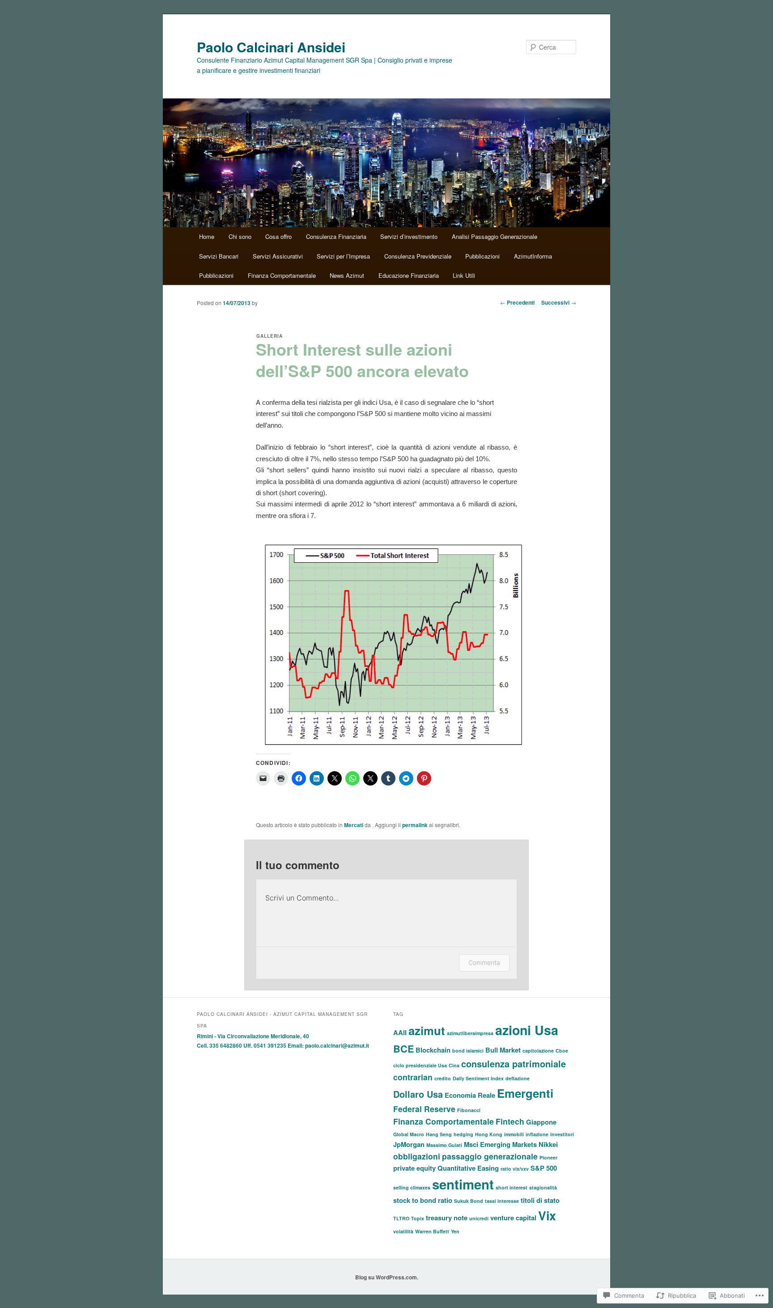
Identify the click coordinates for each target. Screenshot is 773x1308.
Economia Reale (470, 1095)
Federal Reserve (424, 1108)
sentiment (463, 1184)
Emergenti (525, 1093)
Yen (455, 1231)
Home (206, 236)
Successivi (558, 302)
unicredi (478, 1218)
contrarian (413, 1077)
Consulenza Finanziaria (336, 236)
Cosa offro (278, 236)
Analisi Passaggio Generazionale (494, 236)
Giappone (541, 1122)
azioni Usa (526, 1030)
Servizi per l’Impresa (343, 256)
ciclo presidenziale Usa (420, 1065)
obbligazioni (416, 1156)
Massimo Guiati (444, 1145)
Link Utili (464, 275)
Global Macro (408, 1134)
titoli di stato (540, 1200)
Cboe (562, 1050)
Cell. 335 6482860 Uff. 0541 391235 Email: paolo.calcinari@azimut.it (283, 1045)
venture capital (513, 1218)
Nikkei (548, 1144)
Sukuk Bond (468, 1201)
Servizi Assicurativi (278, 256)
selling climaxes (411, 1187)
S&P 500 (544, 1168)
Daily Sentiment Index (478, 1078)
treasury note (446, 1218)
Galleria (269, 336)
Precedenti (517, 302)
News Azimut (347, 275)
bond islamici (468, 1050)
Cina (454, 1065)
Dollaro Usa (418, 1094)
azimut (426, 1030)
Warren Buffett (432, 1231)
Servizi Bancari (218, 256)
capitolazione (538, 1050)
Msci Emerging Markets (500, 1144)
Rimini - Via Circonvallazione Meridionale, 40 (253, 1036)
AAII (400, 1032)
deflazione (517, 1078)
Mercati (353, 825)
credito (442, 1078)
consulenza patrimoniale (513, 1063)
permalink (415, 825)
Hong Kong (488, 1134)
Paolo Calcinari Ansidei (271, 46)
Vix (547, 1215)
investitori (562, 1134)
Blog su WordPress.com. (386, 1277)
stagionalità (543, 1187)
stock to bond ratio (422, 1200)
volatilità (403, 1231)
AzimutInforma (533, 256)
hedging (463, 1134)
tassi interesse (502, 1201)
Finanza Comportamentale (282, 275)
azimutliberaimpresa (470, 1033)
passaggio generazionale (490, 1156)
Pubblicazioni (482, 256)
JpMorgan (409, 1144)
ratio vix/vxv (515, 1168)
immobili (514, 1134)
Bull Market (503, 1050)
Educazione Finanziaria (408, 275)
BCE (403, 1049)
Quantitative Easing (468, 1168)
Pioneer (548, 1157)
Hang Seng (439, 1134)
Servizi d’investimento (408, 236)
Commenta (484, 962)
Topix (417, 1218)
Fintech (510, 1121)
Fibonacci (468, 1110)
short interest (511, 1187)
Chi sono (240, 236)
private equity (414, 1168)
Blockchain (433, 1050)
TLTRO (401, 1218)
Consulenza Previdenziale (417, 256)
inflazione (537, 1134)
